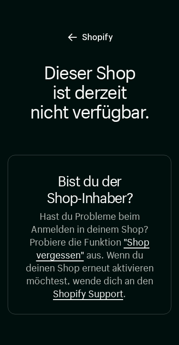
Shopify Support (88, 292)
